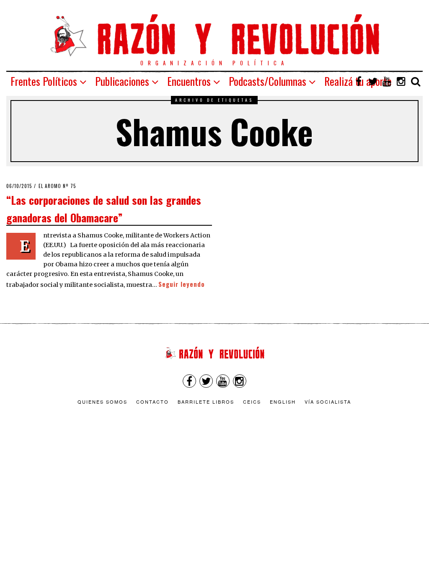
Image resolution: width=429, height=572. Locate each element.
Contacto (152, 401)
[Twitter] (373, 81)
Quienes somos (102, 401)
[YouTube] (387, 81)
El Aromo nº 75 (57, 186)
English (283, 401)
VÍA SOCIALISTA (328, 401)
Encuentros (189, 81)
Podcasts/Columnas (267, 81)
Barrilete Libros (206, 401)
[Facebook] (358, 81)
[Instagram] (401, 81)
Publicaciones (122, 81)
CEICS (252, 401)
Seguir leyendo (181, 284)
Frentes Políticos (43, 81)
